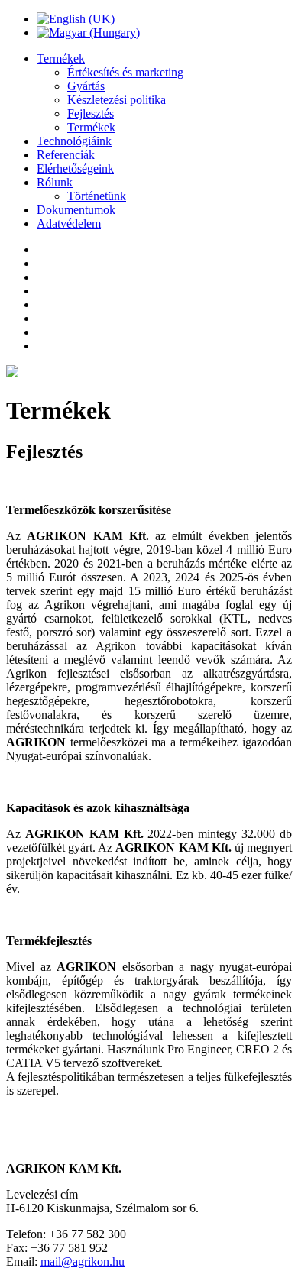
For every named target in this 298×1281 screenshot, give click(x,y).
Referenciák (66, 154)
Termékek (61, 58)
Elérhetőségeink (75, 168)
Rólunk (55, 182)
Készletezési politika (116, 99)
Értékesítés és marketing (125, 72)
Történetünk (96, 195)
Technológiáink (74, 140)
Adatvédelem (69, 223)
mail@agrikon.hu (82, 1261)
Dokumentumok (76, 209)
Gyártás (86, 85)
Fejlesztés (90, 113)
